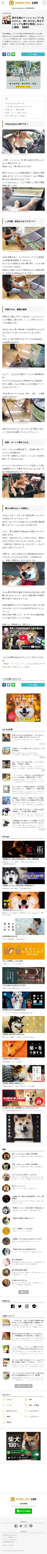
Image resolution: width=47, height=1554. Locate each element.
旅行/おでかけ (12, 1411)
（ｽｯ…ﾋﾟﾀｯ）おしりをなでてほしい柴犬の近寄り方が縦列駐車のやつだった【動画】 (28, 1374)
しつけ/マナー (34, 1416)
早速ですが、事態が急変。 (16, 110)
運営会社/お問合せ (9, 1542)
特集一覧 (23, 1292)
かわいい (10, 1399)
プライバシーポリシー (10, 1539)
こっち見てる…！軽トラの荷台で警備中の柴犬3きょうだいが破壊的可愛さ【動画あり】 (28, 1321)
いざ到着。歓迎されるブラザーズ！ (19, 106)
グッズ (9, 1405)
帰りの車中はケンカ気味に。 (17, 116)
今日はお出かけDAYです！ (16, 103)
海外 (30, 1399)
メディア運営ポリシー (10, 1537)
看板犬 (9, 1422)
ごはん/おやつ (34, 1411)
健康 (8, 1416)
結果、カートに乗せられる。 (17, 113)
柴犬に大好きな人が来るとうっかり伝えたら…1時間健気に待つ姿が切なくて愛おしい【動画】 (27, 1335)
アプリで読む (33, 54)
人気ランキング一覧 (23, 1386)
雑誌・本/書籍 (34, 1405)
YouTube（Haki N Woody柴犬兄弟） (17, 154)
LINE (13, 54)
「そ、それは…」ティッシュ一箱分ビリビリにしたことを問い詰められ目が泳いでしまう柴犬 (28, 1348)
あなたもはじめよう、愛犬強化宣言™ (23, 8)
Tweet (8, 54)
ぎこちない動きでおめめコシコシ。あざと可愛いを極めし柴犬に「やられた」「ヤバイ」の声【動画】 (28, 1361)
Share (4, 54)
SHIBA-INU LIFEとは (9, 1535)
